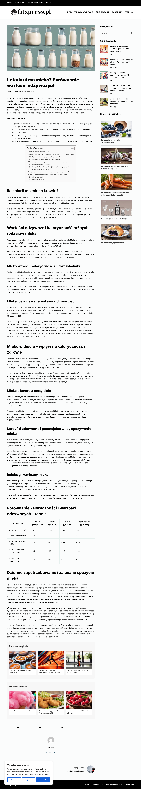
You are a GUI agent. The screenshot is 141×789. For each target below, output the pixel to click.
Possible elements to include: (114, 219)
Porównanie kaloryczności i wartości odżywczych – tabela (50, 172)
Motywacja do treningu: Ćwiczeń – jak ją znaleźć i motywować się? (120, 48)
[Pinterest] (62, 727)
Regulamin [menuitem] (49, 3)
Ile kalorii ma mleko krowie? (38, 152)
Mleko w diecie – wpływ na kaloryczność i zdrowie (47, 162)
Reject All (28, 780)
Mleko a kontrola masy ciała (41, 164)
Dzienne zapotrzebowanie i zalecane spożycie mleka (48, 174)
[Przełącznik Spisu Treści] (71, 148)
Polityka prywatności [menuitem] (35, 3)
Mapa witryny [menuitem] (20, 3)
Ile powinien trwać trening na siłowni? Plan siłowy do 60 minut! (121, 62)
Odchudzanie (29, 91)
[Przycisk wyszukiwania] (132, 33)
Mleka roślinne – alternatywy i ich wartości (46, 159)
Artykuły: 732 (50, 752)
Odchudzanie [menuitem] (102, 12)
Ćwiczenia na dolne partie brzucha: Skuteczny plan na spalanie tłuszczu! (120, 88)
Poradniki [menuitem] (117, 12)
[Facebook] (18, 727)
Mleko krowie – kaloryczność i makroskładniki (47, 157)
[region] (28, 773)
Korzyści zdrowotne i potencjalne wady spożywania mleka (51, 167)
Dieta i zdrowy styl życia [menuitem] (80, 12)
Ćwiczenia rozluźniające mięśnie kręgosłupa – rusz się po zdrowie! (121, 101)
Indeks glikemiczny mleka (40, 169)
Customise (14, 780)
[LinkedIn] (84, 727)
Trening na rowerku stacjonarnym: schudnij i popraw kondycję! (119, 75)
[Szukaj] (133, 3)
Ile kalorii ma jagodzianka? (112, 243)
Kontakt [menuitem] (10, 3)
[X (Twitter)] (40, 727)
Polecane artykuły (38, 177)
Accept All (43, 780)
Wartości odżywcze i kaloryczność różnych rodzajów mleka (51, 154)
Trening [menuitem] (129, 12)
